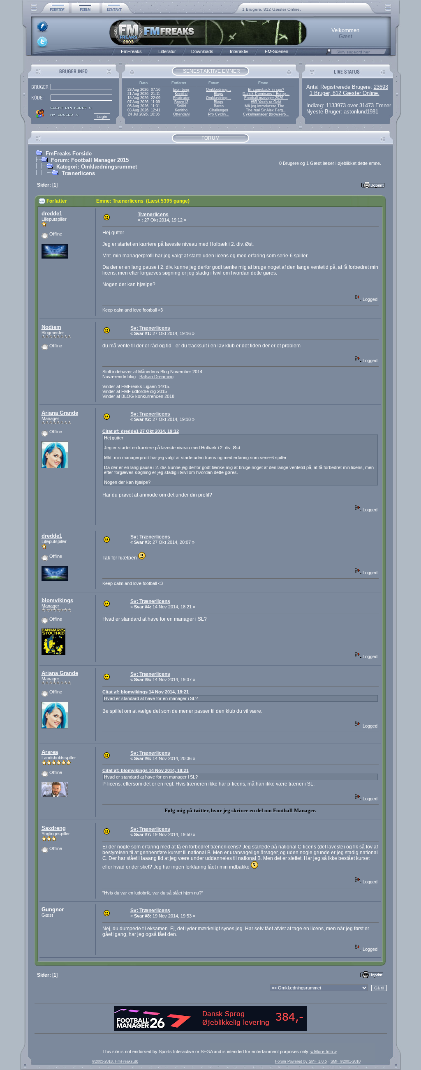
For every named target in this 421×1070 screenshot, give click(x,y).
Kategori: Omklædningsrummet (96, 167)
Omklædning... (218, 90)
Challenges (218, 110)
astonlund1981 (361, 112)
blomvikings (57, 600)
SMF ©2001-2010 (346, 1061)
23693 (381, 87)
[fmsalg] (210, 1029)
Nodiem (51, 327)
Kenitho (181, 94)
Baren (219, 106)
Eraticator (181, 98)
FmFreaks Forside (69, 153)
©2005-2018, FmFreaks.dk (115, 1061)
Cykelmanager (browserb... (266, 114)
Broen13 (181, 102)
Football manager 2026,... (266, 98)
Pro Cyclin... (218, 114)
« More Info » (323, 1051)
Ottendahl (181, 114)
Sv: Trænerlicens (150, 328)
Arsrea (50, 752)
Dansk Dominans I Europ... (266, 94)
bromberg (181, 90)
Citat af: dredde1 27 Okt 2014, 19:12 (140, 431)
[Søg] (328, 54)
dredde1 (52, 213)
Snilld (181, 106)
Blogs (218, 94)
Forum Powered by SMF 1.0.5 (301, 1061)
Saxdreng (54, 828)
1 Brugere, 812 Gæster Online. (271, 9)
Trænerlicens (78, 173)
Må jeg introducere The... (266, 106)
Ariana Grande (60, 413)
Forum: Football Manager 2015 (90, 160)
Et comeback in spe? (266, 90)
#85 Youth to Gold (266, 102)
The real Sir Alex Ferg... (266, 110)
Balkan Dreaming (156, 376)
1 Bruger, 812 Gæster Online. (344, 93)
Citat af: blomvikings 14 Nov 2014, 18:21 (145, 691)
